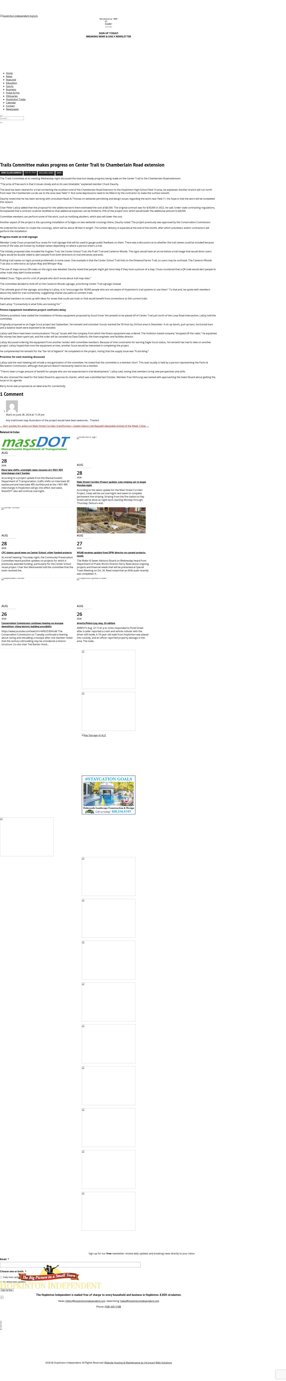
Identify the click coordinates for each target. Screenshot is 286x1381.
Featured (11, 79)
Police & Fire (13, 92)
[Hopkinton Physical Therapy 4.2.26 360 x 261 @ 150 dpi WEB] (108, 920)
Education (11, 83)
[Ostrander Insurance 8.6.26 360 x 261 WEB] (108, 713)
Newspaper (12, 109)
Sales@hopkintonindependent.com (139, 1301)
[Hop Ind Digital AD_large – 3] (108, 962)
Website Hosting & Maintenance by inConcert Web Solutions (138, 1362)
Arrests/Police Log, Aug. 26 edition (96, 623)
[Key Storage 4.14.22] (108, 755)
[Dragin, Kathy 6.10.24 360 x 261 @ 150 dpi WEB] (108, 1087)
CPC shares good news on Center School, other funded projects (36, 552)
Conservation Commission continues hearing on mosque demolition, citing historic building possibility (32, 625)
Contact (10, 106)
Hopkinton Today (16, 99)
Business (11, 89)
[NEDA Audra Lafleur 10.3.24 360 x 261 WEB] (108, 1045)
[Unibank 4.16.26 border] (108, 1213)
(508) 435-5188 (113, 1306)
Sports (9, 86)
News (9, 76)
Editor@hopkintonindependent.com (85, 1301)
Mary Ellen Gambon (11, 172)
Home (9, 73)
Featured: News (46, 172)
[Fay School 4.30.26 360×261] (108, 1003)
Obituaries (12, 96)
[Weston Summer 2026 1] (108, 1129)
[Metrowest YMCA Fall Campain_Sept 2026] (108, 1171)
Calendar (11, 102)
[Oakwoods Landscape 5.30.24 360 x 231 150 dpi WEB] (108, 796)
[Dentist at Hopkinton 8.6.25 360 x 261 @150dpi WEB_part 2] (108, 878)
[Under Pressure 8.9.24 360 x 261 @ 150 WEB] (108, 671)
